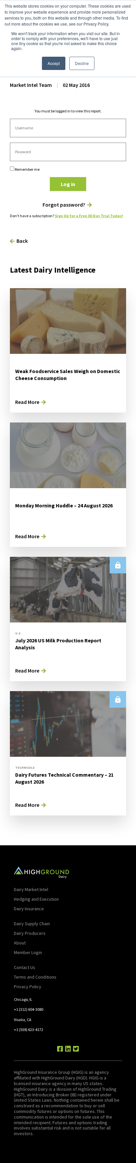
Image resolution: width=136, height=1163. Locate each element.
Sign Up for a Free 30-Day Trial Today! (89, 215)
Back (22, 240)
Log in (68, 184)
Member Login (28, 952)
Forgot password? (64, 205)
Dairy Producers (30, 933)
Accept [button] (54, 63)
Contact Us (24, 967)
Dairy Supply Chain (32, 924)
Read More (27, 402)
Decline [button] (82, 63)
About (20, 943)
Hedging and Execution (36, 899)
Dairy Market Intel (31, 889)
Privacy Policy (27, 987)
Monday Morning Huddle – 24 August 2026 (64, 505)
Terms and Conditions (35, 977)
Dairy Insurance (29, 909)
